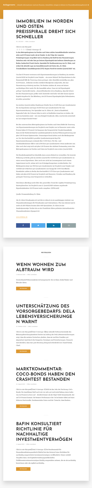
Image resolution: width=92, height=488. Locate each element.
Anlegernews (9, 5)
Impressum (71, 4)
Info (56, 4)
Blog (51, 4)
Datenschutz (81, 4)
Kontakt (63, 4)
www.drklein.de (21, 217)
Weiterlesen (23, 288)
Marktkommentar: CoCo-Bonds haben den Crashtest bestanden (45, 374)
